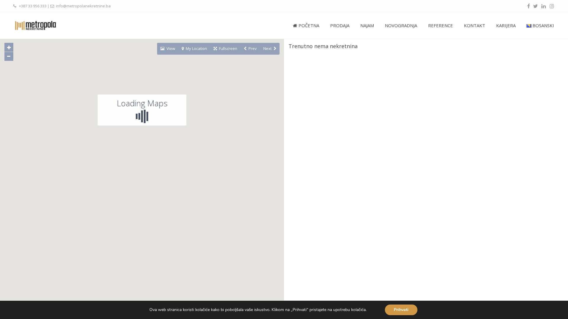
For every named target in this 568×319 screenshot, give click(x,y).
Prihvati (401, 310)
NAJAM (367, 25)
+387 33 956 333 (32, 6)
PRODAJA (339, 25)
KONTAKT (474, 25)
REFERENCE (440, 25)
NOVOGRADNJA (401, 25)
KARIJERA (506, 25)
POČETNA (308, 25)
